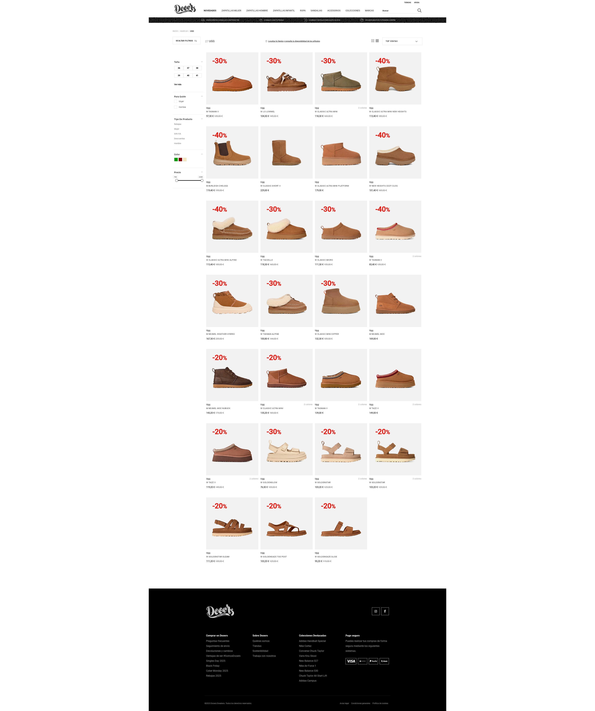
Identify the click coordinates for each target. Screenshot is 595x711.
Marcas (369, 10)
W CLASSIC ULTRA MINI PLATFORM (332, 186)
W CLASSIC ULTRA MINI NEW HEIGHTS (388, 111)
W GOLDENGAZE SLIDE (326, 556)
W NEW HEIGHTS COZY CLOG (383, 186)
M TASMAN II (212, 111)
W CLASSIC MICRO (324, 260)
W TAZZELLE (266, 260)
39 (179, 75)
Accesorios (333, 10)
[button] (585, 701)
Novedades (210, 10)
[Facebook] (385, 611)
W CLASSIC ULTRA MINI (326, 111)
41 (197, 75)
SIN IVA (177, 134)
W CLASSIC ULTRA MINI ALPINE (221, 260)
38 (197, 68)
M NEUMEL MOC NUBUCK (218, 408)
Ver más (177, 84)
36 (179, 68)
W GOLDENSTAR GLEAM (217, 556)
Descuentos (179, 138)
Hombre (177, 143)
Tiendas (407, 3)
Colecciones (353, 10)
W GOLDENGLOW (268, 482)
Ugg (192, 31)
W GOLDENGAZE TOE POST (273, 556)
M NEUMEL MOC (377, 334)
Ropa (303, 10)
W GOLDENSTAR (323, 482)
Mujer (176, 129)
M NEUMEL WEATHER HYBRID (220, 334)
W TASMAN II (375, 260)
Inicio (175, 31)
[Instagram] (376, 611)
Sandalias (316, 10)
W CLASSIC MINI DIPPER (327, 334)
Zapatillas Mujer (231, 10)
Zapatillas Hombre (257, 10)
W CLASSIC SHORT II (270, 186)
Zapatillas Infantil (284, 10)
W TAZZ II (374, 408)
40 (188, 75)
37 (188, 68)
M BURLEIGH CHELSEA (217, 186)
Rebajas (177, 124)
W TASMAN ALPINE (269, 334)
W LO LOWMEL (267, 111)
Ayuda (416, 3)
